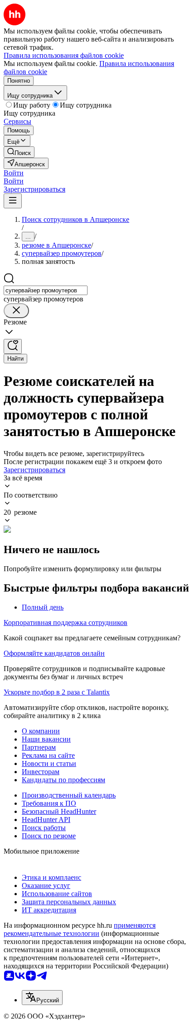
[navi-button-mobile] (13, 200)
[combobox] (46, 290)
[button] (14, 173)
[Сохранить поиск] (13, 346)
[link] (19, 152)
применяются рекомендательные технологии (80, 929)
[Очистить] (16, 310)
